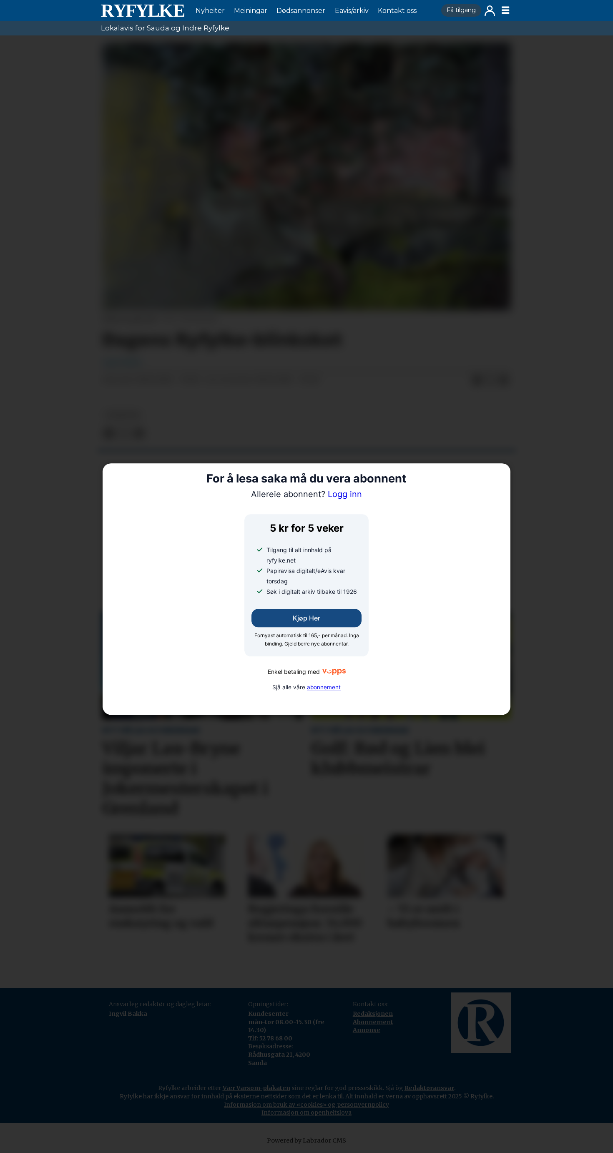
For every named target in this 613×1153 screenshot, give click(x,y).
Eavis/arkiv (352, 11)
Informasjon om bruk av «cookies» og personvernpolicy (306, 1104)
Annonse (366, 1030)
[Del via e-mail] (503, 380)
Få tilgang (461, 10)
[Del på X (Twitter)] (490, 380)
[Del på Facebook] (477, 380)
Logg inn (490, 10)
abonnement (324, 687)
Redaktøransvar (429, 1088)
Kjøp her (306, 618)
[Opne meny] (505, 10)
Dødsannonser (300, 11)
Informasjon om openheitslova (306, 1112)
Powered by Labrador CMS (306, 1140)
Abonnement (373, 1022)
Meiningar (250, 11)
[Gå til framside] (142, 10)
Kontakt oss (397, 11)
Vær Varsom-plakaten (256, 1088)
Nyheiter (210, 11)
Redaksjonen (373, 1013)
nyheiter (122, 415)
